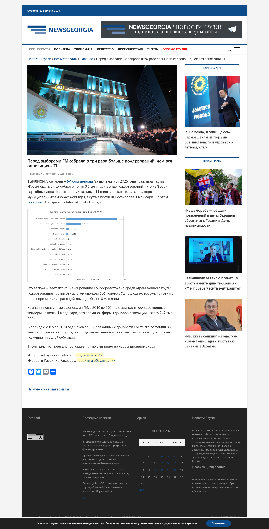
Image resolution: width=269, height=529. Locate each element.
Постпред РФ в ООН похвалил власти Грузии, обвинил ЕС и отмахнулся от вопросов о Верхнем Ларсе (104, 487)
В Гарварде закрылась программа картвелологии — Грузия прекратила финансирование (104, 445)
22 (174, 470)
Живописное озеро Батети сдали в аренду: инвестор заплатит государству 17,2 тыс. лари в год (105, 473)
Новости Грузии (37, 516)
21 (168, 470)
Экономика (83, 49)
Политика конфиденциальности (224, 516)
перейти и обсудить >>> (96, 360)
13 (161, 463)
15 (174, 463)
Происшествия (130, 49)
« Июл (140, 489)
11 (148, 463)
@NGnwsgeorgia (80, 181)
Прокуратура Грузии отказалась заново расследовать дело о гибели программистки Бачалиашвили (105, 459)
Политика (62, 49)
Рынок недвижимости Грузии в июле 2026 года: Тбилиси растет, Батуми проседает (107, 433)
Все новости (39, 49)
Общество (105, 49)
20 (161, 470)
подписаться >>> (89, 355)
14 (168, 463)
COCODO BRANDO (131, 517)
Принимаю (218, 523)
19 (155, 470)
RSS (84, 497)
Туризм (152, 49)
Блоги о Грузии (175, 49)
